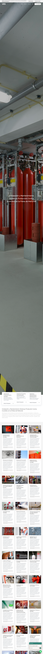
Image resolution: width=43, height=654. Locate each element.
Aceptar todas (31, 1)
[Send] (40, 648)
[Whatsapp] (40, 651)
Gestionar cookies (37, 1)
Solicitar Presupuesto (7, 403)
